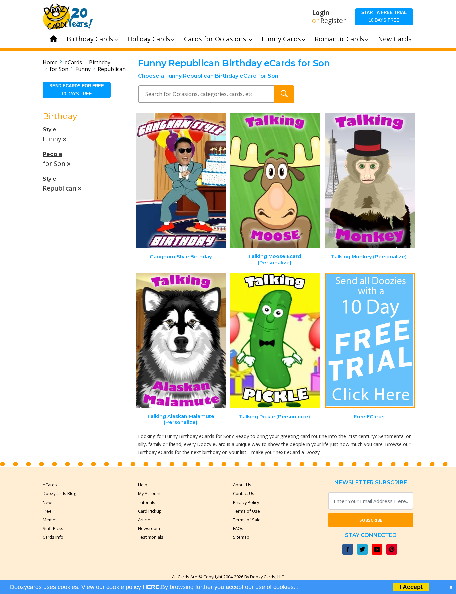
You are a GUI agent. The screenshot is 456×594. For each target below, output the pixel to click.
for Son (59, 69)
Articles (145, 519)
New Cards (395, 38)
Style (49, 129)
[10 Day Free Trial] (370, 340)
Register (333, 21)
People (52, 154)
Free (47, 511)
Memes (50, 519)
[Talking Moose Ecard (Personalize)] (275, 180)
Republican (112, 69)
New (47, 502)
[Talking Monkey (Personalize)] (370, 180)
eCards (73, 62)
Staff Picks (53, 528)
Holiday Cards (148, 38)
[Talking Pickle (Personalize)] (275, 340)
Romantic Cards (339, 38)
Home (50, 62)
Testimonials (150, 537)
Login (320, 13)
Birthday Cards (90, 38)
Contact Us (243, 493)
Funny (83, 69)
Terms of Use (246, 511)
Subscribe (370, 520)
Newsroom (149, 528)
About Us (242, 484)
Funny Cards (281, 38)
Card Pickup (150, 511)
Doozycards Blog (59, 493)
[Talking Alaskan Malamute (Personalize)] (181, 340)
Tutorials (146, 502)
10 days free (384, 16)
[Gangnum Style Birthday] (181, 180)
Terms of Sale (247, 519)
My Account (149, 493)
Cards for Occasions (216, 38)
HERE (151, 587)
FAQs (238, 528)
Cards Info (53, 537)
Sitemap (241, 537)
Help (142, 484)
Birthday (99, 62)
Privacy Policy (246, 502)
